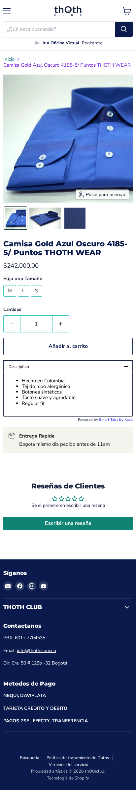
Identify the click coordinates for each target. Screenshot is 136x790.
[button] (15, 218)
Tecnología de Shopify (68, 778)
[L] (24, 298)
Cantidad (12, 309)
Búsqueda (29, 758)
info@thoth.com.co (36, 650)
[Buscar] (124, 29)
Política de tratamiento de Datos (78, 758)
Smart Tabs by (111, 419)
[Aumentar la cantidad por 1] (60, 323)
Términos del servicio (68, 765)
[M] (10, 298)
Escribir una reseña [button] (68, 523)
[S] (37, 298)
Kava (128, 419)
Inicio (9, 59)
